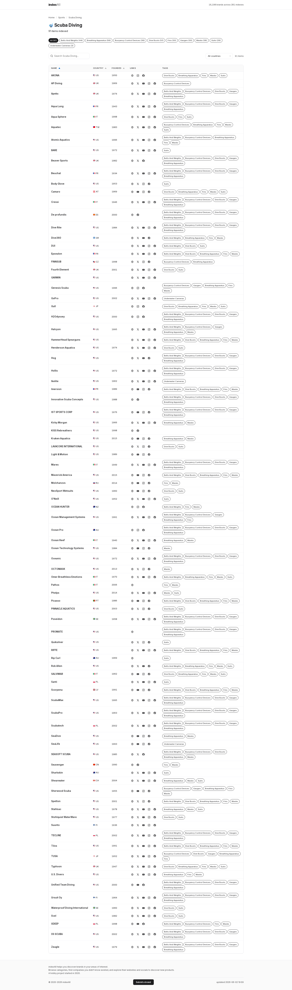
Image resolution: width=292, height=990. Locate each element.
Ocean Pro (57, 530)
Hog (53, 358)
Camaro (55, 191)
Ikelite (54, 381)
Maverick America (61, 475)
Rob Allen (56, 666)
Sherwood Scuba (61, 791)
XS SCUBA (57, 934)
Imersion (56, 389)
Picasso (55, 600)
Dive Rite (56, 227)
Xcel (53, 915)
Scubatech (57, 725)
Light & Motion (59, 454)
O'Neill (55, 498)
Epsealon (56, 253)
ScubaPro (57, 712)
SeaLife (55, 744)
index (54, 5)
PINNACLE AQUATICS (63, 608)
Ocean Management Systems (68, 517)
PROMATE (57, 631)
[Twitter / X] (138, 83)
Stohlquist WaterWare (64, 817)
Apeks (54, 93)
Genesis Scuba (60, 288)
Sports (61, 17)
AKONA (55, 75)
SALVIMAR (57, 674)
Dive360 (56, 237)
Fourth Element (60, 269)
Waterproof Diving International (69, 907)
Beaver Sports (59, 160)
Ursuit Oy (56, 897)
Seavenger (57, 764)
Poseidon (56, 619)
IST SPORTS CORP (61, 412)
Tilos (54, 845)
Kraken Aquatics (60, 438)
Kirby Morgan (59, 422)
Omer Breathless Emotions (66, 577)
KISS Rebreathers (61, 430)
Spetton (55, 801)
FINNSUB (56, 261)
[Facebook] (143, 75)
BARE (54, 150)
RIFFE (54, 650)
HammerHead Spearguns (65, 339)
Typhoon (56, 866)
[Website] (132, 75)
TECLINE (56, 835)
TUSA (54, 856)
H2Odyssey (58, 316)
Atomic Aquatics (60, 139)
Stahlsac (56, 809)
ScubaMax (57, 700)
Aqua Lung (57, 106)
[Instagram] (138, 75)
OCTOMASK (58, 569)
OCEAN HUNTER (60, 506)
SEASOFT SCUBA (60, 754)
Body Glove (57, 183)
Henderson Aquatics (63, 347)
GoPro (54, 298)
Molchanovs (58, 483)
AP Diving (56, 83)
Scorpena (57, 689)
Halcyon (56, 329)
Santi (54, 682)
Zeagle (55, 947)
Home (51, 17)
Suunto (55, 825)
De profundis (58, 214)
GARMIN (55, 277)
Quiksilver (57, 642)
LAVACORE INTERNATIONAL (66, 446)
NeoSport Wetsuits (62, 491)
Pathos (55, 584)
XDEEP (55, 923)
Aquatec (56, 127)
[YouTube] (143, 83)
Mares (55, 464)
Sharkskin (57, 772)
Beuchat (56, 173)
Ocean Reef (58, 540)
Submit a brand (143, 982)
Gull (53, 306)
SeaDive (56, 736)
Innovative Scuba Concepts (67, 399)
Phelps (55, 592)
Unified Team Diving (63, 884)
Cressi (55, 202)
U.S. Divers (57, 874)
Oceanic (56, 558)
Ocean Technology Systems (67, 548)
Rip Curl (55, 658)
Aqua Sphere (58, 116)
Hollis (54, 370)
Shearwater (58, 780)
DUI (53, 245)
